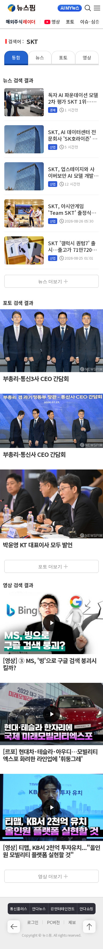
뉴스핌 (21, 8)
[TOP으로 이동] (89, 926)
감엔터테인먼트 (63, 908)
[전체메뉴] (98, 8)
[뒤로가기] (13, 926)
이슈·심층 (90, 21)
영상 (56, 21)
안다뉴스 (39, 908)
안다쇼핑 (86, 908)
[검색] (88, 8)
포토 (70, 21)
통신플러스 (18, 908)
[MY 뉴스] (70, 8)
